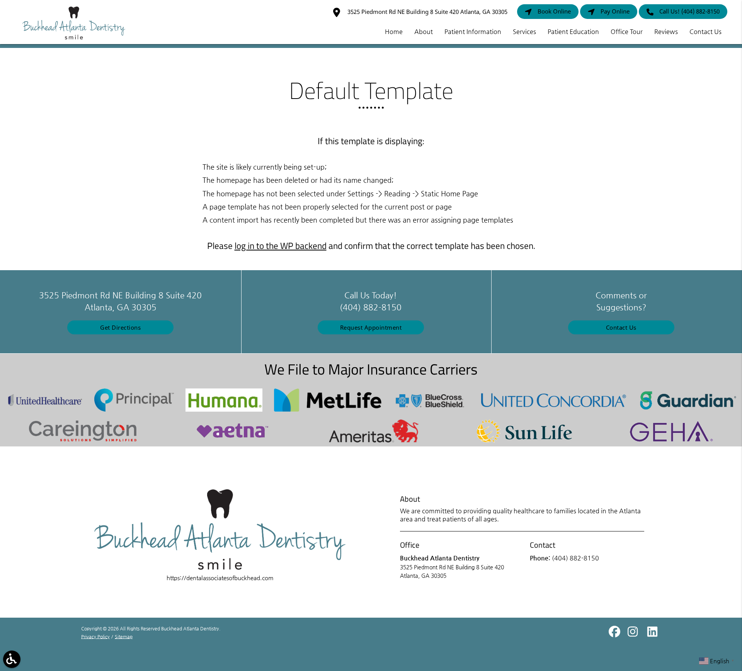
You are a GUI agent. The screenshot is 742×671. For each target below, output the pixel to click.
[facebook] (615, 634)
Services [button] (524, 31)
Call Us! (689, 11)
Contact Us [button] (705, 31)
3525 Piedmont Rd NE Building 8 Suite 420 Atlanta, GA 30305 (426, 11)
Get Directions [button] (120, 327)
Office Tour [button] (627, 31)
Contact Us (621, 327)
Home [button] (394, 31)
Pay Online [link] (615, 11)
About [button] (423, 31)
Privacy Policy (95, 636)
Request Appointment (371, 327)
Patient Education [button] (573, 31)
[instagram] (634, 634)
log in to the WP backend (281, 245)
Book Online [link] (554, 11)
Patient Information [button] (472, 31)
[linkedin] (652, 634)
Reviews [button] (666, 31)
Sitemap (124, 636)
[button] (11, 659)
